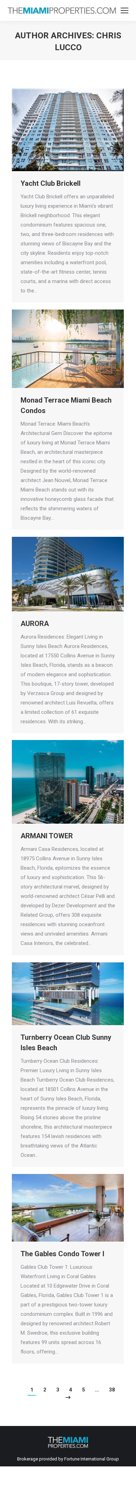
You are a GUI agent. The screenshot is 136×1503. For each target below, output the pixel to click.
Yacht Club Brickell (51, 183)
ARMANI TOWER (47, 836)
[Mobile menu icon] (124, 10)
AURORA (35, 623)
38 (112, 1390)
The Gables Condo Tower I (62, 1254)
